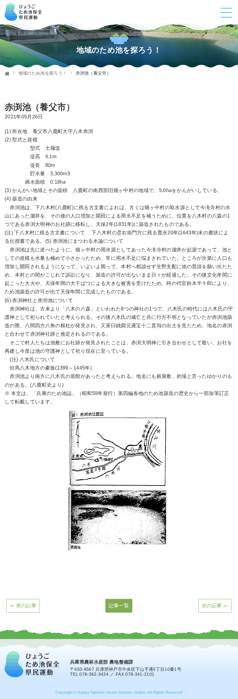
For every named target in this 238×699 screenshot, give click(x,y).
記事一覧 (119, 605)
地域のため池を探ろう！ (42, 73)
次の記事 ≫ (215, 605)
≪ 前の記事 (23, 605)
